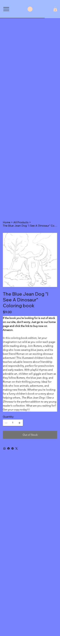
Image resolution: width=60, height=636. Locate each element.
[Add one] (19, 423)
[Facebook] (8, 448)
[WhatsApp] (4, 448)
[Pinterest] (12, 448)
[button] (55, 9)
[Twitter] (16, 448)
